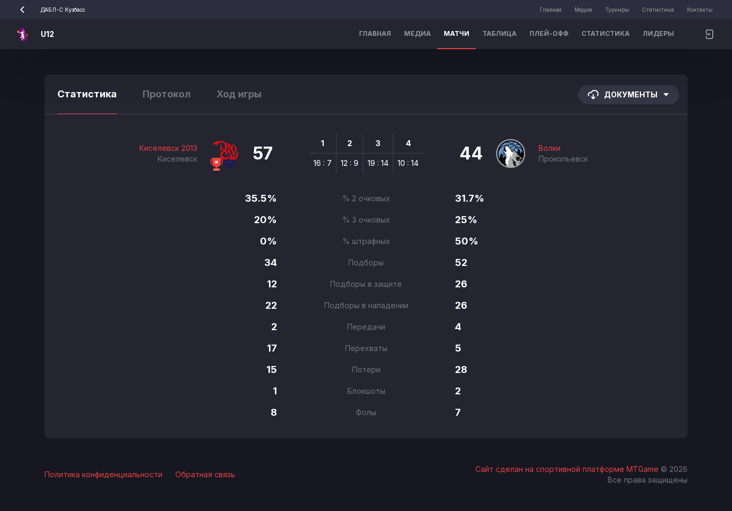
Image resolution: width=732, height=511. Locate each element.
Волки (550, 147)
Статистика (658, 9)
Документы (631, 94)
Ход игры (239, 94)
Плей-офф (549, 33)
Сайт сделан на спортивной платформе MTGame (568, 469)
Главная (551, 9)
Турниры (617, 9)
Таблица (499, 33)
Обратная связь (205, 474)
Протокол (167, 94)
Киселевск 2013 (168, 147)
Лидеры (658, 33)
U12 (47, 34)
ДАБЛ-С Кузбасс (63, 9)
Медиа (583, 9)
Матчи (456, 33)
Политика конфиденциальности (103, 474)
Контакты (700, 9)
